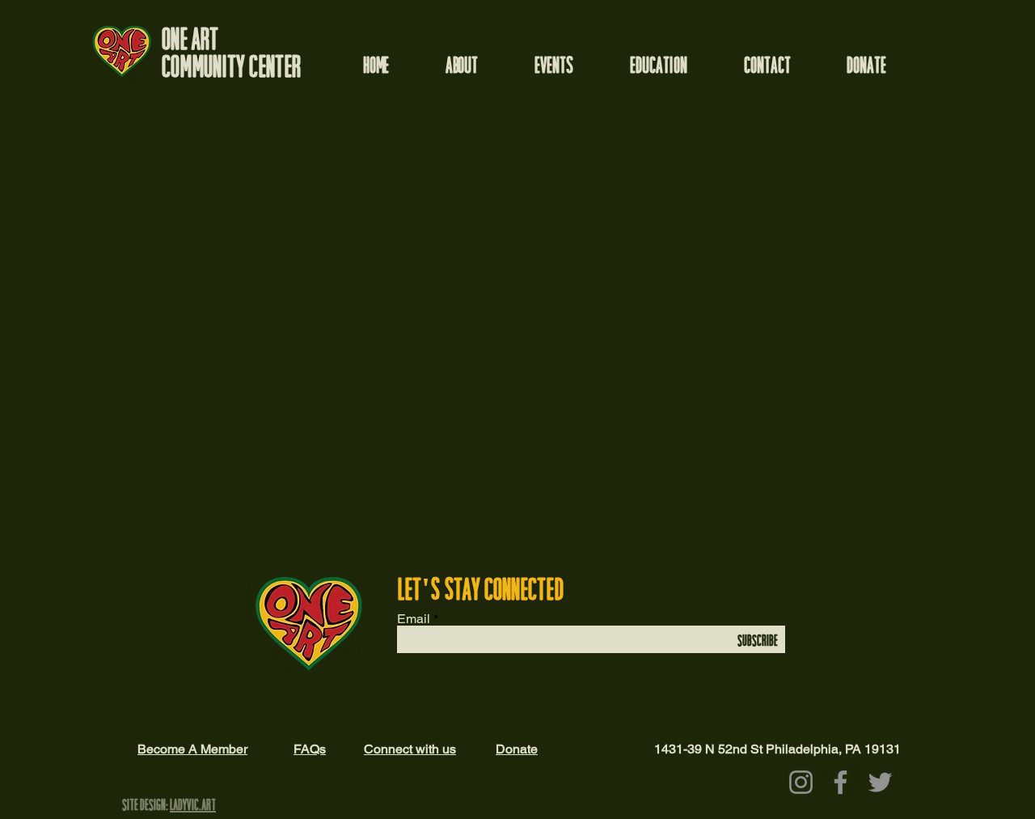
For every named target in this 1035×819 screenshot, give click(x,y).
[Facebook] (840, 782)
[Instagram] (801, 782)
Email (413, 619)
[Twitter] (880, 782)
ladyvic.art (193, 805)
